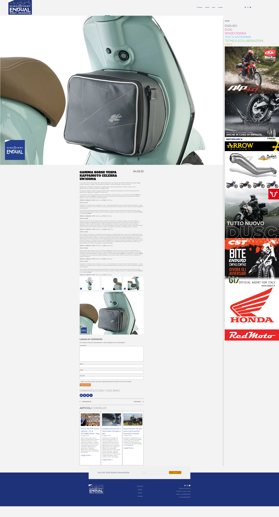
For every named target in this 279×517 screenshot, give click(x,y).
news (213, 7)
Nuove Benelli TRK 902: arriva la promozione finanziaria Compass (132, 431)
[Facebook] (245, 7)
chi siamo (199, 7)
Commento (83, 345)
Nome (82, 364)
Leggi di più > (86, 455)
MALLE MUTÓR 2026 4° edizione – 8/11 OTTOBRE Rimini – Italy (90, 431)
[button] (81, 395)
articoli (207, 7)
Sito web (82, 375)
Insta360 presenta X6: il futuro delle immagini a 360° (111, 431)
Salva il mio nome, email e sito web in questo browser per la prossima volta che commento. (106, 381)
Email (82, 369)
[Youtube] (250, 7)
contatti (220, 7)
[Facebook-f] (185, 485)
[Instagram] (248, 7)
